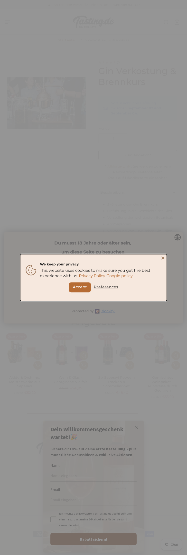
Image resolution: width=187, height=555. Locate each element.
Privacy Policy (92, 275)
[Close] (162, 257)
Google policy (119, 275)
